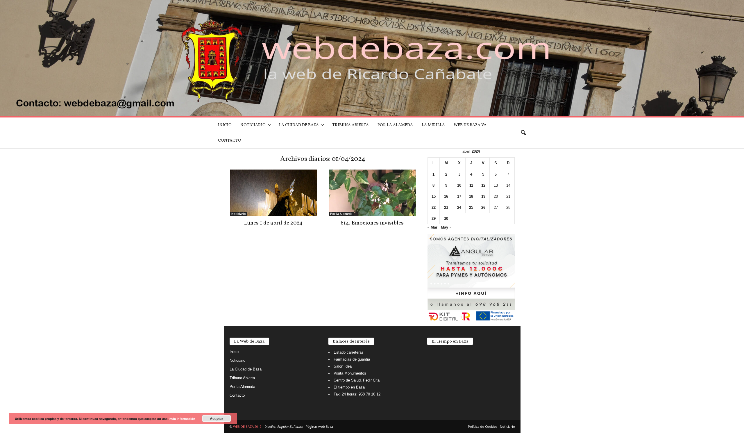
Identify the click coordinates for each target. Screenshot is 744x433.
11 (471, 185)
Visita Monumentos (350, 373)
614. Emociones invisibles (372, 223)
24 (459, 207)
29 (434, 218)
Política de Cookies (482, 426)
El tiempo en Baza (349, 387)
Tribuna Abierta (350, 125)
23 (446, 207)
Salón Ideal (343, 366)
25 (471, 207)
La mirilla (433, 125)
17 (459, 196)
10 (459, 185)
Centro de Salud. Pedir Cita (357, 380)
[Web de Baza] (372, 58)
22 (434, 207)
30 (446, 218)
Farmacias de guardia (352, 359)
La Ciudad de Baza (299, 125)
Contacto (229, 140)
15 (434, 196)
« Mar (432, 227)
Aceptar (216, 418)
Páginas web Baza (319, 426)
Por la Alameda (395, 125)
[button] (523, 132)
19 (483, 196)
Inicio (225, 125)
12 (483, 185)
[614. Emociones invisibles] (372, 193)
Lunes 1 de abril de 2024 (273, 223)
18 (471, 196)
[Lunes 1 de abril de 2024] (273, 193)
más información (182, 418)
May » (446, 227)
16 (446, 196)
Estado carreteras (349, 352)
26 (483, 207)
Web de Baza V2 (470, 125)
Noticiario (253, 125)
